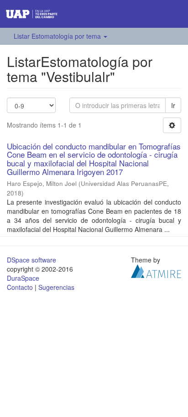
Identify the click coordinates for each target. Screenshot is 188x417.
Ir (173, 105)
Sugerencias (56, 287)
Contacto (20, 287)
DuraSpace (23, 278)
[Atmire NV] (156, 270)
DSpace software (31, 259)
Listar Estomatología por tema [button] (58, 36)
